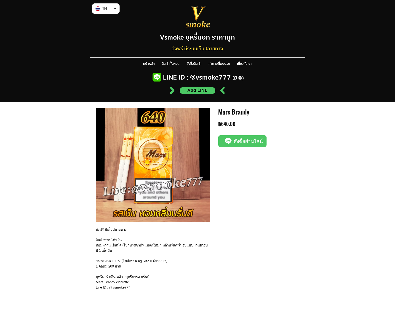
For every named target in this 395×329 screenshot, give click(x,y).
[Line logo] (157, 77)
